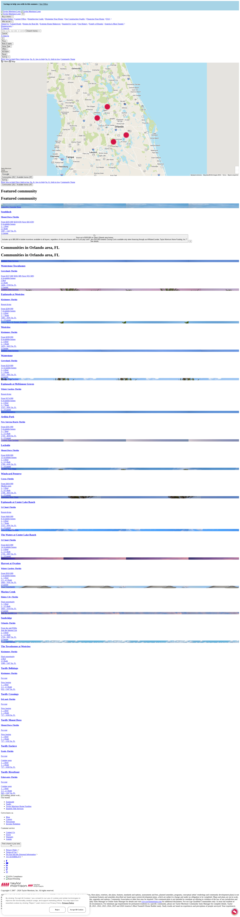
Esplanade (10, 802)
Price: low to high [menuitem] (8, 59)
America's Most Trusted (114, 24)
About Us (5, 24)
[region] (46, 904)
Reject (57, 909)
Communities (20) (8, 177)
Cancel (4, 33)
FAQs (8, 835)
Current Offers (20, 19)
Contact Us (10, 832)
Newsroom (10, 822)
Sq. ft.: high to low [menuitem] (52, 59)
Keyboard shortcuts (196, 175)
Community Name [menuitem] (67, 59)
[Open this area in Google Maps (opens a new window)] (6, 174)
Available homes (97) (24, 177)
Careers (9, 819)
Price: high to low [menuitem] (23, 59)
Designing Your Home (54, 19)
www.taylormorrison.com (151, 901)
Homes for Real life (31, 24)
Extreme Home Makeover (50, 24)
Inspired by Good (69, 24)
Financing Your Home (96, 19)
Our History (83, 24)
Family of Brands (96, 24)
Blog (8, 817)
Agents (9, 839)
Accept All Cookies (76, 909)
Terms (224, 175)
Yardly (8, 804)
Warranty (9, 837)
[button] (106, 127)
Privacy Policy (12, 850)
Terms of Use (11, 852)
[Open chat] (235, 911)
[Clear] (40, 31)
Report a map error (233, 175)
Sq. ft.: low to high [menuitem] (37, 59)
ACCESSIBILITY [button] (13, 857)
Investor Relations (13, 824)
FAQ (108, 19)
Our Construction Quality (75, 19)
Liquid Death (16, 24)
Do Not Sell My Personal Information (21, 854)
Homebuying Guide (36, 19)
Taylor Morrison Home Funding (18, 806)
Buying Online (7, 19)
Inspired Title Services (15, 809)
